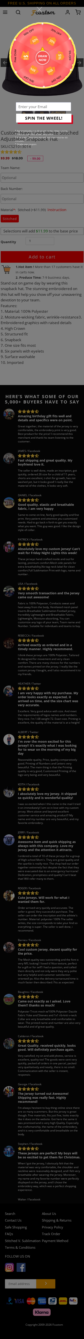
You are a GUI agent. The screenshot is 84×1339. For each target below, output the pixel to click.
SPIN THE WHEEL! (43, 118)
